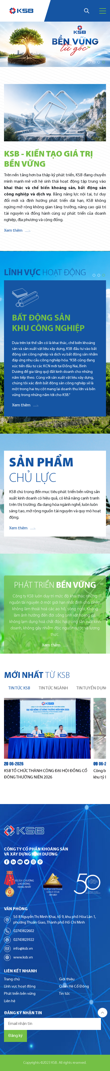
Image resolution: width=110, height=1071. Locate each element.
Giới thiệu (66, 979)
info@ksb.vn (23, 949)
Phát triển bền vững (20, 994)
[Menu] (102, 11)
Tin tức (64, 994)
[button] (89, 62)
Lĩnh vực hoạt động (20, 987)
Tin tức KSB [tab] (19, 688)
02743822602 (23, 931)
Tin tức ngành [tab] (53, 688)
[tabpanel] (55, 742)
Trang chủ (12, 979)
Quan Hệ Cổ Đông (74, 987)
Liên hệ (9, 1001)
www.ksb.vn (23, 958)
